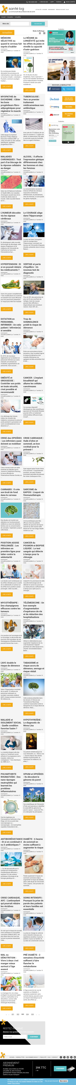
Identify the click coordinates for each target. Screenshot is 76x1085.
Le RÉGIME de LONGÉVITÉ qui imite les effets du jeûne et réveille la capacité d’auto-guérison (33, 44)
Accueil (3, 17)
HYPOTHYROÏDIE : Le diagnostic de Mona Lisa (32, 723)
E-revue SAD (44, 2)
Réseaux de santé (60, 9)
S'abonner (34, 1037)
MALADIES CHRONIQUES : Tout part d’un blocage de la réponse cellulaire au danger (11, 162)
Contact (55, 1057)
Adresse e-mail (8, 1034)
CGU (49, 1057)
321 (13, 1014)
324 (27, 1014)
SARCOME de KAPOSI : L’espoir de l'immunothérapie (33, 492)
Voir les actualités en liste (40, 33)
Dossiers (44, 9)
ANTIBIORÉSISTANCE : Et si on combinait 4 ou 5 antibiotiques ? (12, 842)
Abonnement (51, 9)
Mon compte (70, 2)
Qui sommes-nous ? (32, 1057)
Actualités (39, 9)
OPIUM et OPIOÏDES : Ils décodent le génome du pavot (33, 777)
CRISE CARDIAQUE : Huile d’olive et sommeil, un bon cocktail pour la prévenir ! (33, 444)
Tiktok (71, 1057)
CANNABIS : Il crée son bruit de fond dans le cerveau (10, 492)
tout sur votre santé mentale (69, 99)
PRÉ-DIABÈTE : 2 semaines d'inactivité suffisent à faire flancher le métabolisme (33, 961)
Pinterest (68, 1057)
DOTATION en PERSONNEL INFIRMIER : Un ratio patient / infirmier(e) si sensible (11, 325)
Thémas (58, 2)
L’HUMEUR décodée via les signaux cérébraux (11, 216)
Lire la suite (7, 86)
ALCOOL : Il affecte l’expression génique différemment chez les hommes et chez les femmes (33, 162)
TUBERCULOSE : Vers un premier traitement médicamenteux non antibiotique (33, 102)
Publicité (43, 1057)
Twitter (64, 1057)
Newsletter (20, 1057)
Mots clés (6, 24)
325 (32, 1014)
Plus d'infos (16, 1083)
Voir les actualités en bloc (44, 33)
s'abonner (60, 1068)
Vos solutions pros (69, 114)
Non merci (63, 1081)
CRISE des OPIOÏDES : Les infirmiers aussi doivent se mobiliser (11, 441)
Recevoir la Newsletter (61, 85)
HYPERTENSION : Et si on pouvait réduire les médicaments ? (11, 267)
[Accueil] (4, 9)
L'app (52, 2)
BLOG (67, 9)
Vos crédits (69, 107)
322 (18, 1014)
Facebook (61, 1057)
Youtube (75, 1057)
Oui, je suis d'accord (51, 1081)
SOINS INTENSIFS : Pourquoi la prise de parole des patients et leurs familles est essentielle (33, 903)
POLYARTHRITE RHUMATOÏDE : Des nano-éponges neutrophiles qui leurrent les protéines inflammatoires (10, 783)
